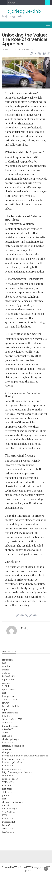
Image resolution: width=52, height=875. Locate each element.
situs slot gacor (10, 779)
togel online (8, 679)
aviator (5, 670)
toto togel (7, 716)
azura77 (6, 703)
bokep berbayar (10, 726)
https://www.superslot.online (17, 772)
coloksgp (7, 749)
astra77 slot (8, 828)
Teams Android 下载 (12, 719)
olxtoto (6, 673)
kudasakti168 (8, 676)
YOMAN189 (8, 782)
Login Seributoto (11, 706)
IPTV (4, 815)
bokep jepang (9, 696)
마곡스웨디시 (8, 812)
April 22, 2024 (10, 50)
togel (4, 709)
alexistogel (7, 660)
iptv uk (5, 805)
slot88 (5, 732)
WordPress (20, 867)
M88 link (6, 666)
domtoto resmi (9, 699)
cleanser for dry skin (12, 802)
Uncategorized (26, 50)
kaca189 (6, 825)
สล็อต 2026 (7, 729)
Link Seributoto (10, 713)
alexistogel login (10, 739)
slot (4, 693)
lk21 (4, 663)
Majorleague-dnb (21, 11)
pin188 (5, 795)
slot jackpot (18, 746)
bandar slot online (11, 769)
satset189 (6, 746)
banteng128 (7, 818)
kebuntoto (7, 775)
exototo (6, 683)
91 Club (6, 686)
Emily (24, 628)
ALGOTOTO (8, 832)
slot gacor (7, 752)
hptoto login (8, 689)
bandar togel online (12, 762)
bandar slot (8, 742)
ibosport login (9, 808)
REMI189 (6, 785)
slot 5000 (7, 722)
